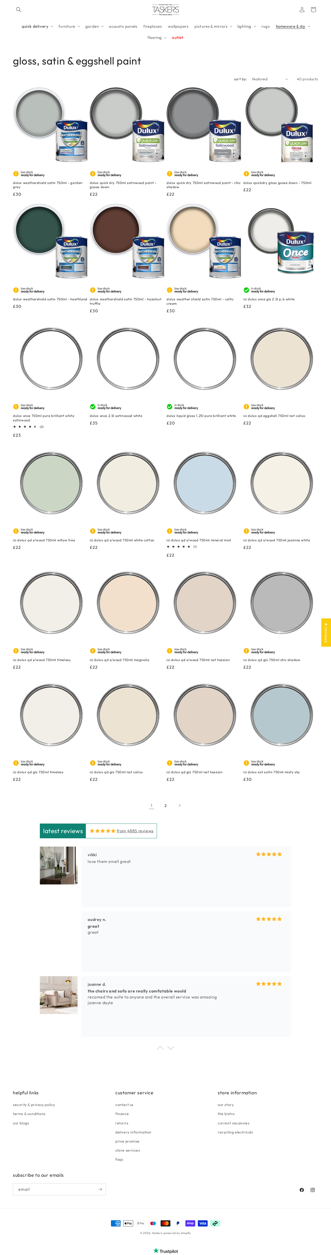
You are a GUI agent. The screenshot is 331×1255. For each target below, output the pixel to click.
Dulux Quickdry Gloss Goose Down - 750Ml (277, 183)
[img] (103, 831)
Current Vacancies (233, 1123)
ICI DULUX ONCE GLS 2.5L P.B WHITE (269, 299)
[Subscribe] (100, 1189)
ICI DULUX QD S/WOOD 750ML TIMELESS (42, 660)
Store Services (127, 1150)
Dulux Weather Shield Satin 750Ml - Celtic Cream (200, 301)
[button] (18, 9)
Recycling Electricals (235, 1132)
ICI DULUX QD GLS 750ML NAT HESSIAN (194, 772)
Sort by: (240, 79)
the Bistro (226, 1114)
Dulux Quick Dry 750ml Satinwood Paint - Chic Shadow (203, 185)
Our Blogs (21, 1123)
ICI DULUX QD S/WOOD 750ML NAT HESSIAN (198, 660)
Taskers (157, 1233)
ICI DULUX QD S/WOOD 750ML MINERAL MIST (199, 540)
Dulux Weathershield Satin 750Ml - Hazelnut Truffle (125, 301)
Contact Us (124, 1105)
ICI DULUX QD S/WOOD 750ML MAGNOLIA (119, 660)
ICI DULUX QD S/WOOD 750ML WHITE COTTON (122, 540)
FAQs (119, 1159)
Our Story (226, 1105)
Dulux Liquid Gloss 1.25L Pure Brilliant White (201, 416)
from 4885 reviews (135, 831)
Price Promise (127, 1141)
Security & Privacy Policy (34, 1105)
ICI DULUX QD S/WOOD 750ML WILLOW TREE (44, 540)
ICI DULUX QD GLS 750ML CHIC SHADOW (271, 660)
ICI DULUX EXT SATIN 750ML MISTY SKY (271, 772)
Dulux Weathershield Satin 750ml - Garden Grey (47, 185)
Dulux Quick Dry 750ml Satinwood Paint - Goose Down (123, 185)
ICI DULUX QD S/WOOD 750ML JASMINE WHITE (276, 540)
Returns (121, 1123)
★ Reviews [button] (326, 632)
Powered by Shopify (177, 1233)
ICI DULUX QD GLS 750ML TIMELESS (38, 772)
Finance (122, 1114)
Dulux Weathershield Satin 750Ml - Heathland (50, 299)
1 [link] (152, 805)
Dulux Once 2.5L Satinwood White (116, 416)
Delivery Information (133, 1132)
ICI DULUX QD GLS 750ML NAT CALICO (116, 772)
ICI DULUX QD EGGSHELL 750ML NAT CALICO (274, 416)
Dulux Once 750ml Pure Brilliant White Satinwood (43, 418)
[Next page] (179, 805)
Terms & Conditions (29, 1114)
